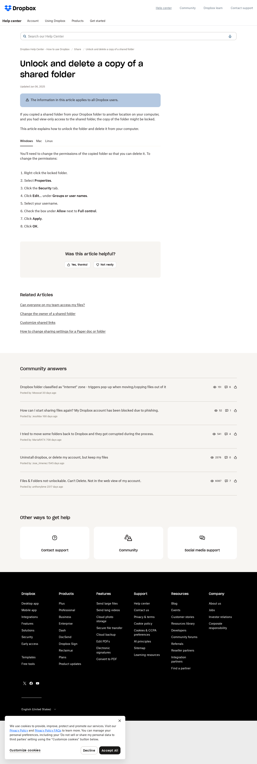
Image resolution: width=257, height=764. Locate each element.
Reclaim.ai (66, 650)
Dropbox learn (213, 8)
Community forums (184, 637)
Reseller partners (182, 650)
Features (27, 623)
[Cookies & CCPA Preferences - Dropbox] (65, 737)
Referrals (177, 643)
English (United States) (36, 709)
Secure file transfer (109, 628)
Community (188, 8)
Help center (164, 8)
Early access (29, 643)
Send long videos (108, 610)
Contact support (242, 8)
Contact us (141, 610)
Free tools (28, 664)
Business (65, 617)
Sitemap (139, 648)
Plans (62, 657)
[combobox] (128, 36)
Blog (174, 603)
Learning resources (147, 654)
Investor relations (220, 617)
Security (27, 637)
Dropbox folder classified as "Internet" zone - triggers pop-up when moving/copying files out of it (93, 387)
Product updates (70, 664)
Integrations (29, 617)
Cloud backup (106, 634)
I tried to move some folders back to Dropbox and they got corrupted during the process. (87, 434)
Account (33, 20)
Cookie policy (143, 623)
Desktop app (30, 603)
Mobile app (29, 610)
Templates (28, 657)
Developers (178, 630)
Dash (62, 630)
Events (175, 610)
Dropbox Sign (68, 643)
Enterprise (66, 623)
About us (215, 603)
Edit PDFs (103, 641)
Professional (67, 610)
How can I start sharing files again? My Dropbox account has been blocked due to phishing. (89, 410)
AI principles (142, 641)
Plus (62, 603)
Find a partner (181, 668)
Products (78, 20)
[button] (24, 36)
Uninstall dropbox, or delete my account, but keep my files (64, 457)
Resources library (183, 623)
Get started (97, 20)
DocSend (65, 637)
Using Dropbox (55, 20)
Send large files (107, 603)
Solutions (27, 630)
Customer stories (182, 617)
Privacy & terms (144, 617)
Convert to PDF (106, 659)
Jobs (212, 610)
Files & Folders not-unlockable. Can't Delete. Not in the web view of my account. (80, 481)
